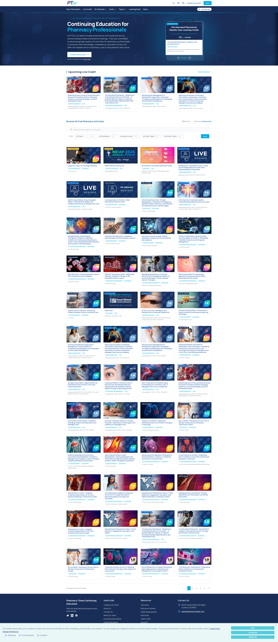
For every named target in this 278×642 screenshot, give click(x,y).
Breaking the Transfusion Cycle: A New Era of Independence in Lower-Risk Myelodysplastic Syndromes (193, 168)
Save (253, 628)
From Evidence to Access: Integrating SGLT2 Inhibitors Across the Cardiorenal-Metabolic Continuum (194, 457)
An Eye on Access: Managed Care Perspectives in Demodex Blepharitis (155, 311)
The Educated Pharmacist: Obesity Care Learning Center (182, 43)
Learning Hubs (135, 9)
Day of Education (73, 9)
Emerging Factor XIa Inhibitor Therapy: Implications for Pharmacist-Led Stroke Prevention (193, 495)
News (145, 9)
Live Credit (87, 9)
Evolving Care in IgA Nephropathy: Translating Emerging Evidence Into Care (194, 201)
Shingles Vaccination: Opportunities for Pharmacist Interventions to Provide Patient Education (83, 385)
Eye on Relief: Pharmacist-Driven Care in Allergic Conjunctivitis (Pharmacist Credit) (83, 569)
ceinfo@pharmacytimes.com (192, 611)
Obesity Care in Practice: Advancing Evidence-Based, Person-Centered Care (83, 311)
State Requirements (149, 612)
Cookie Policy (214, 629)
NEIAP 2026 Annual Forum (114, 166)
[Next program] (189, 57)
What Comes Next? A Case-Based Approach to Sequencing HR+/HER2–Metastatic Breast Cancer (192, 276)
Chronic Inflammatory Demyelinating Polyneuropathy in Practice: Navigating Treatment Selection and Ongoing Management (193, 239)
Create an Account (194, 3)
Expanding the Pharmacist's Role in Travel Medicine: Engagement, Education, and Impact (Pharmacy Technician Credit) (157, 495)
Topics (121, 9)
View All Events (203, 72)
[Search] (174, 3)
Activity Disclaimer (111, 622)
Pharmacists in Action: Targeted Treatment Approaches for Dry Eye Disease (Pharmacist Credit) (81, 531)
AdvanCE (144, 622)
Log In (207, 3)
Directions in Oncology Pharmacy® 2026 (157, 166)
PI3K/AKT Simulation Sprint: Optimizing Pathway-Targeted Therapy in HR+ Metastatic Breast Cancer (119, 276)
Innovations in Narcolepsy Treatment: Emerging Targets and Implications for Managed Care (82, 423)
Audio (111, 9)
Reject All (253, 637)
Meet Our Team (110, 615)
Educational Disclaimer (112, 619)
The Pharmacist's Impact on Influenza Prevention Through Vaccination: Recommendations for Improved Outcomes (119, 496)
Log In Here (87, 59)
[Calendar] (183, 3)
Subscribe (145, 615)
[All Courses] (178, 3)
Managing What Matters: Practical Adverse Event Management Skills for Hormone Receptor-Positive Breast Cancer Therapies (156, 277)
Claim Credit (145, 619)
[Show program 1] (182, 57)
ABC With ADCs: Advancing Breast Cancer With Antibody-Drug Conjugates (83, 275)
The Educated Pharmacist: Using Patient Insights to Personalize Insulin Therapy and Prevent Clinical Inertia (194, 531)
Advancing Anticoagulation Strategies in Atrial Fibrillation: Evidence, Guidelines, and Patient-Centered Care (157, 457)
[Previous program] (178, 57)
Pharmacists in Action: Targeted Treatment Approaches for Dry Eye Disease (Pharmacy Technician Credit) (82, 495)
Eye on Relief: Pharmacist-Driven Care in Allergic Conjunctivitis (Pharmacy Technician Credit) (194, 423)
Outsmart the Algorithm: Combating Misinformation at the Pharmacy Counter (120, 237)
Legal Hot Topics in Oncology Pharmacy (82, 166)
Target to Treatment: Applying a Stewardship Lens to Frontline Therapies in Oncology (157, 423)
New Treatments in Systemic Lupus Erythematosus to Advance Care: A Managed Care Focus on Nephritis (155, 385)
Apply (205, 136)
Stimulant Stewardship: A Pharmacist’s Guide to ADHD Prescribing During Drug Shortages (193, 312)
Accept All (253, 632)
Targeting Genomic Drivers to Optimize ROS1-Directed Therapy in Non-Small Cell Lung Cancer (120, 569)
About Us (107, 608)
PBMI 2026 (109, 310)
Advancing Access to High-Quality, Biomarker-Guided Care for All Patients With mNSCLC (156, 238)
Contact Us (108, 612)
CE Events (145, 605)
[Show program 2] (184, 57)
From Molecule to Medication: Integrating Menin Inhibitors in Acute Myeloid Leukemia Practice (194, 569)
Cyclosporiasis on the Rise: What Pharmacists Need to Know (117, 201)
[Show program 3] (186, 57)
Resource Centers (148, 608)
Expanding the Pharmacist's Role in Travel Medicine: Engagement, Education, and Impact (120, 531)
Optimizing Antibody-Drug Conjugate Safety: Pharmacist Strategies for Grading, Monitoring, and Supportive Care (83, 202)
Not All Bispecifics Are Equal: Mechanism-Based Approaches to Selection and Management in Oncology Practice (157, 569)
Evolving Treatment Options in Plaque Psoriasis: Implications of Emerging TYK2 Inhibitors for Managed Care (120, 423)
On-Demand (99, 9)
